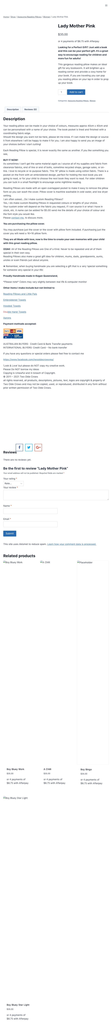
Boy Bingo (86, 769)
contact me (17, 217)
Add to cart (76, 92)
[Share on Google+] (38, 447)
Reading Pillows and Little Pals (20, 294)
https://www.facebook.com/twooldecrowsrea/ (28, 359)
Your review (10, 487)
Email (7, 519)
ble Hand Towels (17, 311)
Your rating (10, 478)
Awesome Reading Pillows (78, 101)
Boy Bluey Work (15, 769)
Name (7, 505)
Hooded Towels (12, 306)
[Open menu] (106, 5)
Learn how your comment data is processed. (71, 544)
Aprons (7, 317)
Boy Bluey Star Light (18, 1004)
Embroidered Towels (14, 300)
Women (92, 101)
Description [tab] (13, 109)
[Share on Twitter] (29, 447)
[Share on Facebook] (19, 447)
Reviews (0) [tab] (30, 109)
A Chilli (47, 769)
